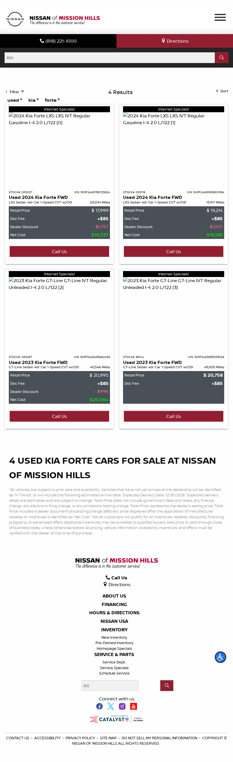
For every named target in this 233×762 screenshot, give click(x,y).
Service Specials (114, 667)
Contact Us (18, 737)
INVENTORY (114, 629)
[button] (220, 657)
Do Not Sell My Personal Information (160, 737)
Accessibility (47, 737)
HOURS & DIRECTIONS (114, 612)
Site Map (108, 737)
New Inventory (114, 637)
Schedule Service (114, 673)
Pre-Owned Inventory (114, 642)
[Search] (221, 57)
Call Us (59, 251)
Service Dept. (114, 662)
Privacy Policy (81, 737)
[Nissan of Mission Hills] (53, 20)
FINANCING (114, 604)
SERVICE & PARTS (114, 654)
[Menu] (220, 18)
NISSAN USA (114, 621)
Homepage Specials (114, 648)
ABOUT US (114, 596)
